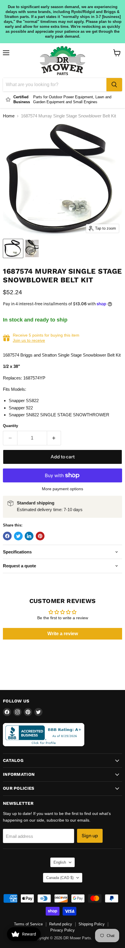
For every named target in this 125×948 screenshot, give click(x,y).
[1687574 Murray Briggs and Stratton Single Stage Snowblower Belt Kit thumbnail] (13, 248)
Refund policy (60, 924)
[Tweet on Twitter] (18, 536)
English (59, 862)
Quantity (10, 426)
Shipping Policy (91, 924)
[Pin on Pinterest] (40, 536)
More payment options (62, 488)
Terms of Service (28, 924)
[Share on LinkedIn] (29, 536)
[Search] (114, 84)
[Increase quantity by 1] (54, 438)
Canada (60, 878)
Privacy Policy (62, 930)
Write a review (62, 633)
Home (9, 115)
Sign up (90, 835)
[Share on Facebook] (7, 536)
